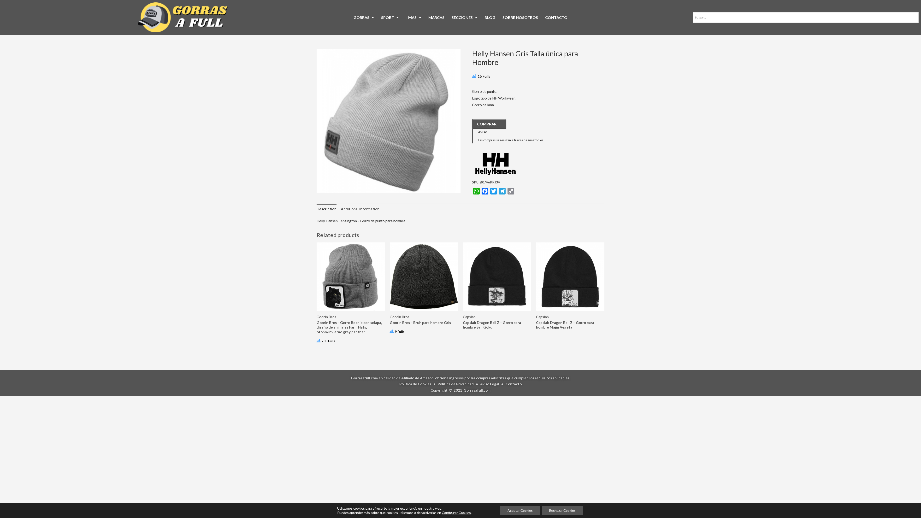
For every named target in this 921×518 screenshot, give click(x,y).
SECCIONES (462, 17)
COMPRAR (486, 124)
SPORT (387, 17)
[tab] (327, 209)
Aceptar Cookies (520, 510)
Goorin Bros (326, 317)
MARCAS (436, 17)
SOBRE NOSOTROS (520, 17)
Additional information (360, 209)
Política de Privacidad (456, 384)
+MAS (411, 17)
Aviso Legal (489, 384)
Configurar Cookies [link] (456, 513)
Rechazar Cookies (562, 510)
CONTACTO (556, 17)
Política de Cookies (415, 384)
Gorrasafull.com (477, 390)
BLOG (489, 17)
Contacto (514, 384)
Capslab (469, 317)
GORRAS (361, 17)
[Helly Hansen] (496, 163)
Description (327, 209)
